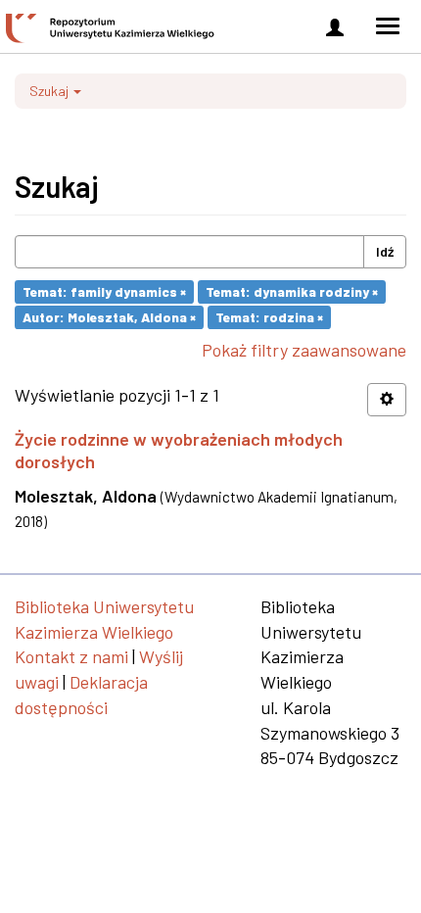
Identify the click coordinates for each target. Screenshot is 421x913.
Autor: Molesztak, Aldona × (109, 317)
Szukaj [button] (50, 90)
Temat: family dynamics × (104, 291)
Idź (385, 251)
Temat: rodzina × (269, 317)
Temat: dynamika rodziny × (292, 291)
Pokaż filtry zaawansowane (304, 349)
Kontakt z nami (71, 656)
